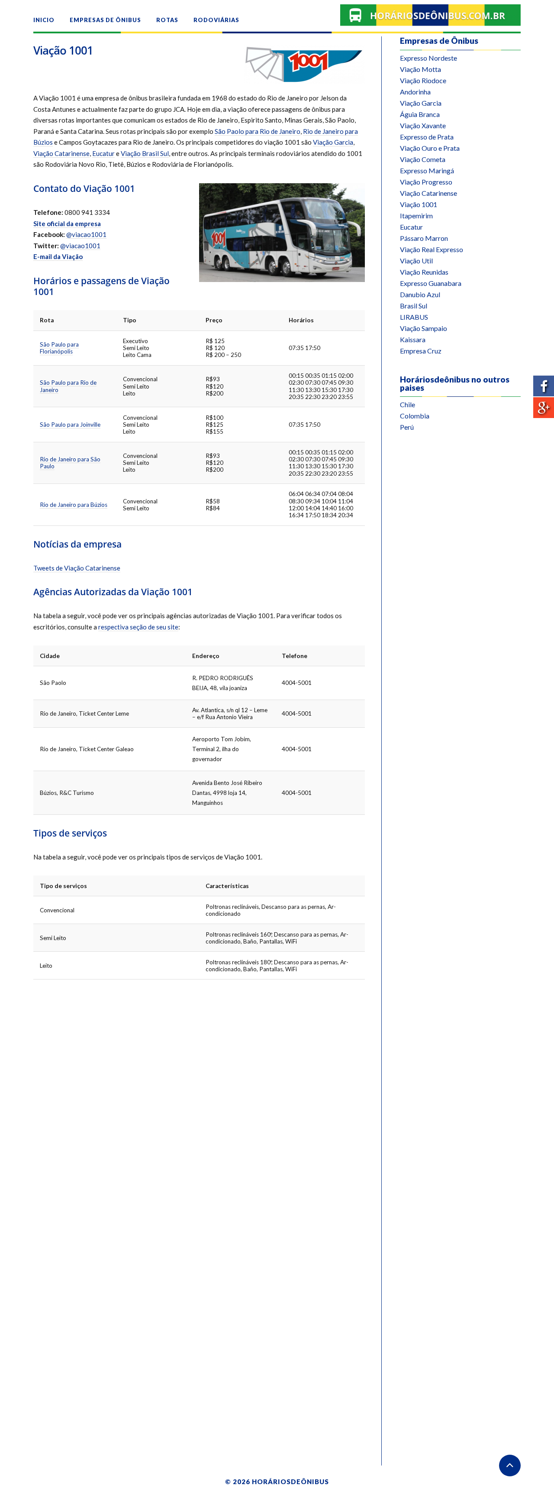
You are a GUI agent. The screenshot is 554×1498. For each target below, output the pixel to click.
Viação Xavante (423, 125)
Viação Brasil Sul (145, 153)
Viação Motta (420, 69)
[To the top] (510, 1465)
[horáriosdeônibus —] (430, 15)
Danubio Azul (420, 294)
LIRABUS (414, 317)
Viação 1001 (63, 50)
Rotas (167, 19)
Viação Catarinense (61, 153)
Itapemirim (416, 215)
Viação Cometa (422, 159)
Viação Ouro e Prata (430, 148)
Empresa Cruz (420, 351)
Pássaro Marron (424, 238)
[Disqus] (199, 1095)
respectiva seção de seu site (138, 627)
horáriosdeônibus (290, 1481)
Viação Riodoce (423, 80)
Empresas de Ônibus (105, 19)
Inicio (44, 19)
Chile (407, 404)
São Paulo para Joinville (70, 424)
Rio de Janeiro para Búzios (73, 504)
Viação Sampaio (423, 328)
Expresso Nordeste (428, 58)
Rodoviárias (216, 19)
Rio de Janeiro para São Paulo (70, 463)
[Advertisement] (460, 567)
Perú (407, 427)
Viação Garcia (333, 142)
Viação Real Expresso (431, 249)
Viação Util (416, 260)
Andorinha (415, 92)
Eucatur (103, 153)
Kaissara (412, 339)
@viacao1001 (86, 234)
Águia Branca (420, 114)
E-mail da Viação (58, 256)
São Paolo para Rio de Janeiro (257, 131)
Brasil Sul (413, 306)
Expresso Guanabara (430, 283)
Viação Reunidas (424, 272)
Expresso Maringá (427, 170)
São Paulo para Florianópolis (59, 348)
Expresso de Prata (427, 137)
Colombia (414, 416)
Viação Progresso (426, 182)
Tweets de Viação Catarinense (76, 568)
